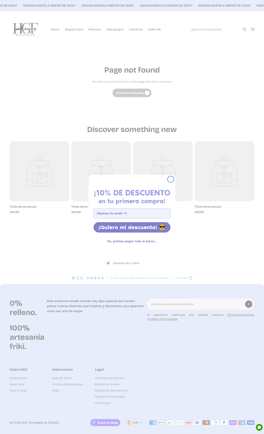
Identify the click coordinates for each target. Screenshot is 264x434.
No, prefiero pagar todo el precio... (132, 241)
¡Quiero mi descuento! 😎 (132, 227)
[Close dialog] (171, 179)
